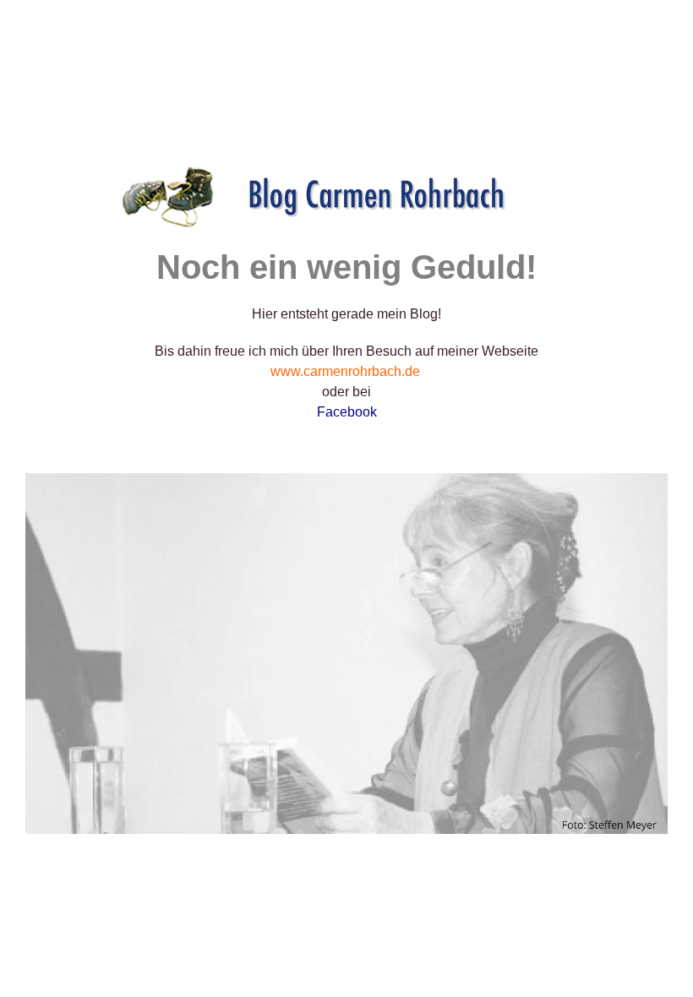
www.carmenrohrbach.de (345, 371)
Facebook (347, 412)
